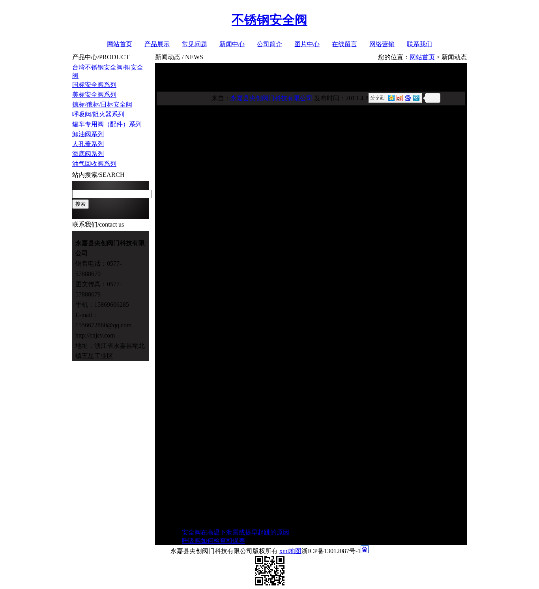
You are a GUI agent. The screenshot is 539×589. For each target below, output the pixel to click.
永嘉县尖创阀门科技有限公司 (271, 98)
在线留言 (344, 44)
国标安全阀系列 (94, 84)
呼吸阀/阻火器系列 (98, 114)
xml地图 (290, 551)
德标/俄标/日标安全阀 (102, 104)
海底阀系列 (88, 153)
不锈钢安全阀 (269, 20)
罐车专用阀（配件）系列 (107, 124)
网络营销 (382, 44)
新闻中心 (232, 44)
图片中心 (307, 44)
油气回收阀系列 (94, 163)
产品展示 (157, 44)
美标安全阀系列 (94, 94)
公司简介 (269, 44)
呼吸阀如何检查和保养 (213, 540)
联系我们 (419, 44)
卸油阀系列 (88, 134)
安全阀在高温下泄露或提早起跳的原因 (235, 532)
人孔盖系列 (88, 144)
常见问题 (194, 44)
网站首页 (119, 44)
